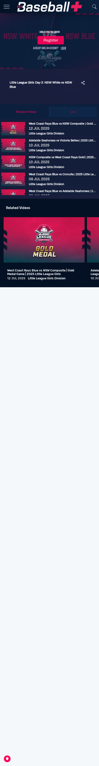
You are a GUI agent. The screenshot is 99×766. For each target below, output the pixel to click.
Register (50, 40)
